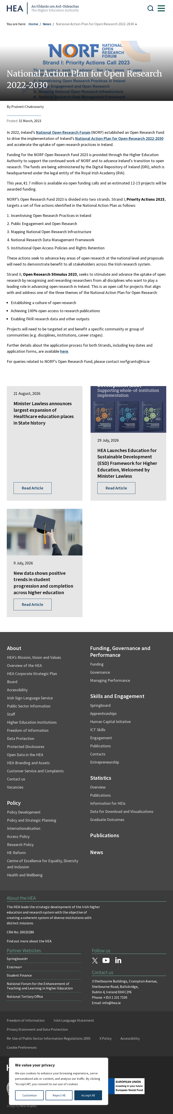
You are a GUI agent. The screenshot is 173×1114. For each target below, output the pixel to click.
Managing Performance (110, 680)
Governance (100, 672)
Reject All (59, 1095)
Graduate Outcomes (107, 819)
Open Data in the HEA (25, 754)
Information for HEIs (107, 803)
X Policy (106, 1038)
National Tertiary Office (25, 996)
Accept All (88, 1095)
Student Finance (19, 975)
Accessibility (17, 689)
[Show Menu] (161, 8)
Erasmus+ (14, 967)
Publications (100, 745)
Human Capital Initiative (110, 721)
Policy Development (24, 812)
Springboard (100, 705)
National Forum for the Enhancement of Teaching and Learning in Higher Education (40, 985)
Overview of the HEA (24, 665)
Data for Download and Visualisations (121, 811)
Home (33, 24)
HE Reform (16, 852)
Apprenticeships (103, 713)
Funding (97, 664)
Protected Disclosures (25, 746)
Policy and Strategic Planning (31, 820)
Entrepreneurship (104, 762)
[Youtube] (106, 960)
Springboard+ (17, 958)
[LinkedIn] (118, 960)
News (47, 24)
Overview (98, 787)
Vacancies (15, 787)
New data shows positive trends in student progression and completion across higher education (43, 583)
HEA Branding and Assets (28, 762)
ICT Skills (97, 729)
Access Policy (18, 836)
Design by (22, 1106)
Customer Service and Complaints (35, 770)
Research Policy (20, 844)
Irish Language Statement (74, 1020)
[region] (58, 1081)
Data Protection (20, 738)
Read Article (32, 488)
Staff (11, 714)
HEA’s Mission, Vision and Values (34, 657)
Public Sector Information (28, 706)
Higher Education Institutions (32, 722)
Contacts (97, 754)
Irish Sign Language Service (30, 697)
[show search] (151, 8)
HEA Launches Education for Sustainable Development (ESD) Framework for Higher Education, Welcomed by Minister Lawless (127, 463)
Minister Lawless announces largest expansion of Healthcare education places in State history (44, 413)
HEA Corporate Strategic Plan (32, 673)
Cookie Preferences (22, 1047)
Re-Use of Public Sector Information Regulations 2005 (49, 1038)
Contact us (16, 779)
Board (12, 681)
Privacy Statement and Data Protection (37, 1029)
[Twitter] (95, 961)
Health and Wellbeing (25, 875)
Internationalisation (23, 828)
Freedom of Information (27, 730)
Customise (29, 1095)
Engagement (101, 737)
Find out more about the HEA (29, 941)
